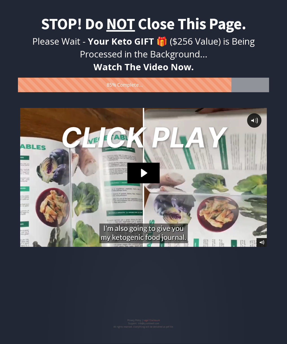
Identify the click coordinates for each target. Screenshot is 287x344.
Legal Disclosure (152, 320)
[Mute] (262, 242)
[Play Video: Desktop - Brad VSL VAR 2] (143, 173)
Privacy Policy (134, 320)
